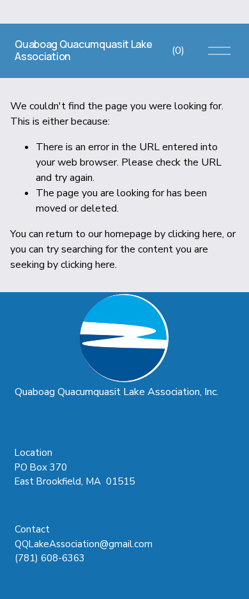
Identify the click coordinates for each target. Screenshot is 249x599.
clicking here (195, 234)
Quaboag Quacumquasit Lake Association (83, 50)
